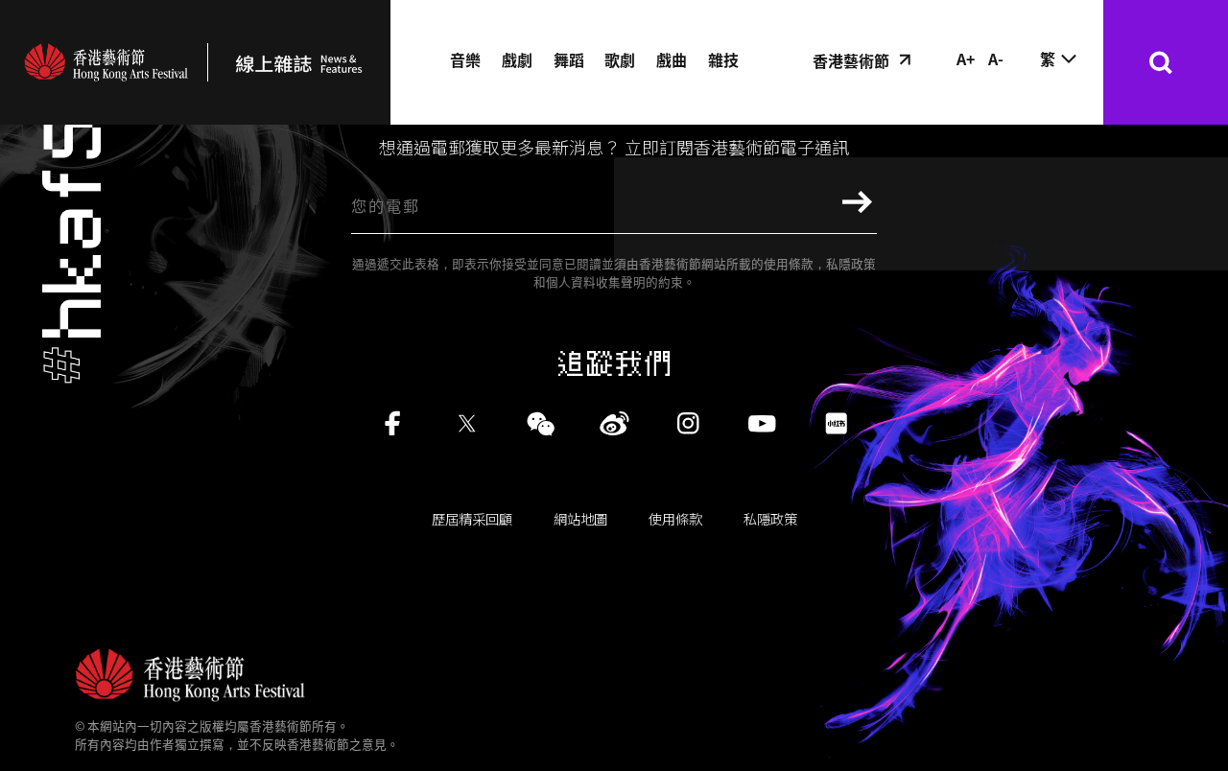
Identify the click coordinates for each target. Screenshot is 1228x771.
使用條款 (675, 518)
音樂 (465, 59)
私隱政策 (770, 518)
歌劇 (619, 59)
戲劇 (517, 59)
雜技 (723, 59)
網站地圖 (580, 518)
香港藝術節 (851, 60)
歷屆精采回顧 (472, 518)
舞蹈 (569, 59)
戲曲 (671, 59)
